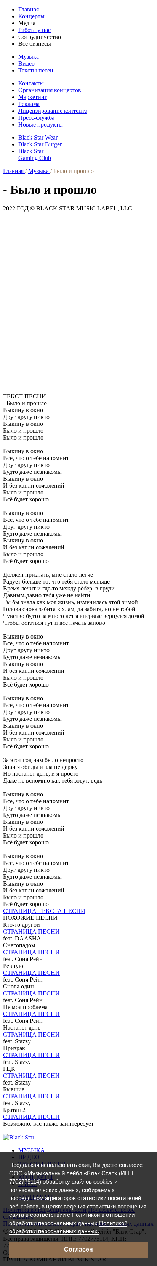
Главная (28, 9)
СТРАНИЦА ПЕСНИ (31, 931)
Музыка (28, 56)
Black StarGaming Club (34, 154)
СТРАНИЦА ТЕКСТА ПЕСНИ (44, 911)
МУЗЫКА (31, 1150)
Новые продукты (40, 124)
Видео (26, 63)
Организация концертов (49, 90)
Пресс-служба (36, 117)
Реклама (29, 104)
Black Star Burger (40, 144)
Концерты (31, 16)
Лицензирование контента (52, 111)
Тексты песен (35, 70)
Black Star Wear (38, 137)
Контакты (31, 83)
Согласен (78, 1249)
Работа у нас (34, 30)
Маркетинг (32, 97)
